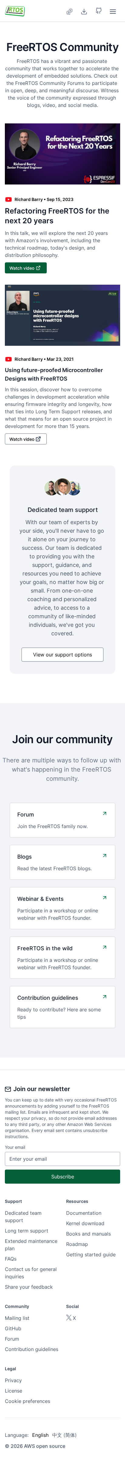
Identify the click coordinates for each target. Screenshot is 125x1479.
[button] (98, 11)
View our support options (62, 655)
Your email (15, 1147)
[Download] (84, 11)
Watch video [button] (21, 268)
